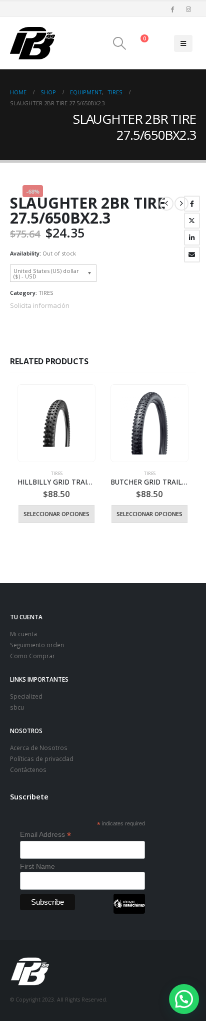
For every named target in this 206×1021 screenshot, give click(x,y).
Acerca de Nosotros (39, 748)
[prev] (167, 204)
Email (192, 254)
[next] (181, 204)
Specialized (26, 696)
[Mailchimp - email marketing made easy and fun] (129, 911)
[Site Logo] (32, 43)
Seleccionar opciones (57, 513)
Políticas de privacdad (42, 759)
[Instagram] (189, 9)
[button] (119, 43)
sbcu (17, 707)
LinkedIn (192, 238)
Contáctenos (28, 769)
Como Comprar (32, 656)
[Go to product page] (56, 423)
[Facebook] (172, 9)
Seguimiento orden (37, 645)
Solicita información (40, 305)
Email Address (45, 834)
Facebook (192, 204)
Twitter (192, 221)
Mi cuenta (23, 634)
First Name (37, 866)
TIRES (46, 292)
